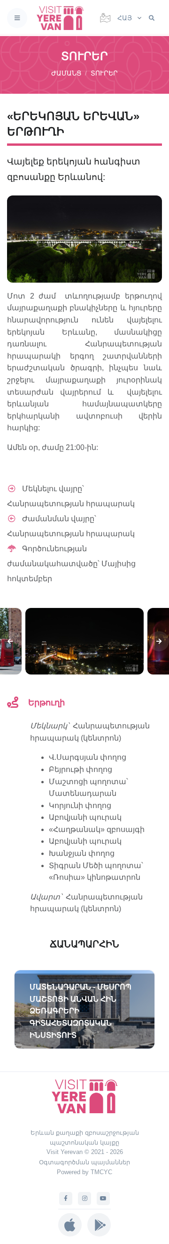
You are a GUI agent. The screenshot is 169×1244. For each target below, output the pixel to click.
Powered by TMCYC (84, 1172)
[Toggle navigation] (17, 18)
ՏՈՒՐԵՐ (104, 73)
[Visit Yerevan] (63, 18)
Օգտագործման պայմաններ (84, 1162)
